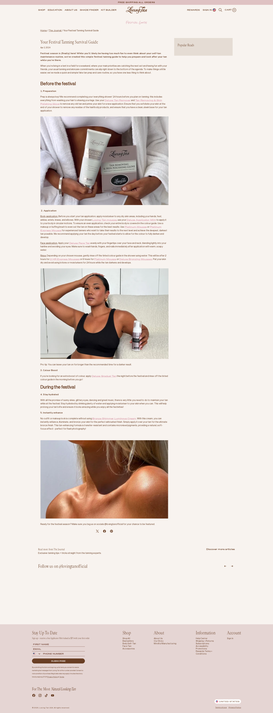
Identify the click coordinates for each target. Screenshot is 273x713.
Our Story (158, 641)
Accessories (129, 649)
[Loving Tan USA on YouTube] (52, 696)
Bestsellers (128, 641)
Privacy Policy (235, 707)
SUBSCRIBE (58, 661)
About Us (158, 638)
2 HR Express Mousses (65, 259)
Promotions (201, 649)
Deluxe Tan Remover (118, 100)
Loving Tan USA (46, 708)
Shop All (126, 638)
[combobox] (37, 653)
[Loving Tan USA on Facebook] (33, 696)
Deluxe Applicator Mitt (141, 219)
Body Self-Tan (129, 643)
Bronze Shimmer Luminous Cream (114, 418)
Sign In (230, 638)
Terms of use (221, 707)
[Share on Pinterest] (111, 531)
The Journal (55, 30)
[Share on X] (104, 531)
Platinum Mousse (136, 226)
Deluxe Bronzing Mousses (135, 259)
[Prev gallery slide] (225, 566)
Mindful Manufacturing (165, 643)
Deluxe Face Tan (79, 243)
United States (229, 701)
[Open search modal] (220, 10)
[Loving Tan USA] (136, 10)
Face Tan (127, 646)
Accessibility (202, 646)
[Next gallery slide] (232, 566)
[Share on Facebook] (97, 531)
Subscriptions (202, 643)
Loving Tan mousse (104, 219)
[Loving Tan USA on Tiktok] (46, 696)
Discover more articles (220, 549)
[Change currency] (214, 10)
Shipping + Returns (205, 641)
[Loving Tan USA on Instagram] (40, 696)
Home (43, 30)
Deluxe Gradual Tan (104, 376)
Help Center (202, 638)
